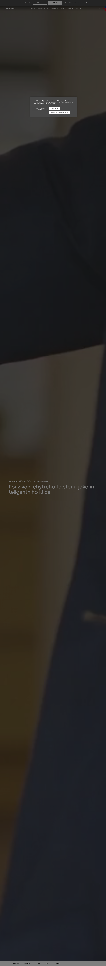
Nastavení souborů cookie (40, 109)
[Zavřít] (75, 98)
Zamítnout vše (54, 108)
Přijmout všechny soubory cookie (59, 112)
